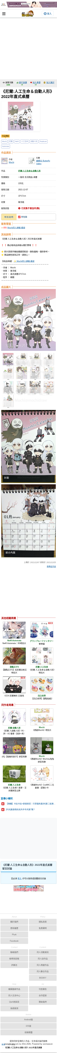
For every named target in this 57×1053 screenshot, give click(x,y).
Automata (5, 146)
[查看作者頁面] (4, 161)
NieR (17, 141)
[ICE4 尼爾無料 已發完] (14, 684)
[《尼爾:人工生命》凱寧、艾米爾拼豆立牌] (14, 773)
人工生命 (24, 141)
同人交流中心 (14, 995)
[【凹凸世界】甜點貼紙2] (41, 684)
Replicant (43, 141)
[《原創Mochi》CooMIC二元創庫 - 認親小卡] (41, 773)
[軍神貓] (41, 630)
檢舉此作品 (51, 567)
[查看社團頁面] (32, 161)
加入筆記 (50, 82)
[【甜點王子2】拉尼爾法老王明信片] (14, 656)
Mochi (4, 141)
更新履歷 (14, 928)
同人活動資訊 (43, 952)
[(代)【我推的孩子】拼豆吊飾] (14, 745)
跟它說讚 (23, 82)
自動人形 (34, 141)
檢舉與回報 (14, 958)
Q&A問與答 (14, 1002)
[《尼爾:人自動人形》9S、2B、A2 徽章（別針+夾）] (14, 716)
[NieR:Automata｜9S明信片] (14, 630)
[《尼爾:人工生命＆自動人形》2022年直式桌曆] (20, 116)
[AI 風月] (28, 889)
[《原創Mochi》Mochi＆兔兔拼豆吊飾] (41, 745)
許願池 (14, 965)
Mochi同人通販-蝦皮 (16, 228)
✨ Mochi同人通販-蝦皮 (24, 261)
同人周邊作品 (43, 965)
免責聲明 (43, 928)
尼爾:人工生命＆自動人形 (29, 171)
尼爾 (10, 141)
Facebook (14, 941)
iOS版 (28, 1026)
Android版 (28, 1019)
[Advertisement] (28, 47)
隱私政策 (43, 922)
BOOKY (42, 978)
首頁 (3, 1045)
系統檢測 (14, 1008)
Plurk (14, 934)
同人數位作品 (43, 971)
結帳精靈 (29, 1032)
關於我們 (14, 922)
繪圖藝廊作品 (14, 989)
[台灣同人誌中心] (27, 13)
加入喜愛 (37, 82)
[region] (25, 592)
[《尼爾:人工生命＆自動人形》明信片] (41, 656)
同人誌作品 (43, 958)
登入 (49, 13)
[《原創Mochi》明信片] (41, 716)
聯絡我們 (14, 952)
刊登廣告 (43, 989)
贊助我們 (43, 1002)
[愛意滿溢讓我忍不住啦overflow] (28, 4)
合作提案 (43, 995)
